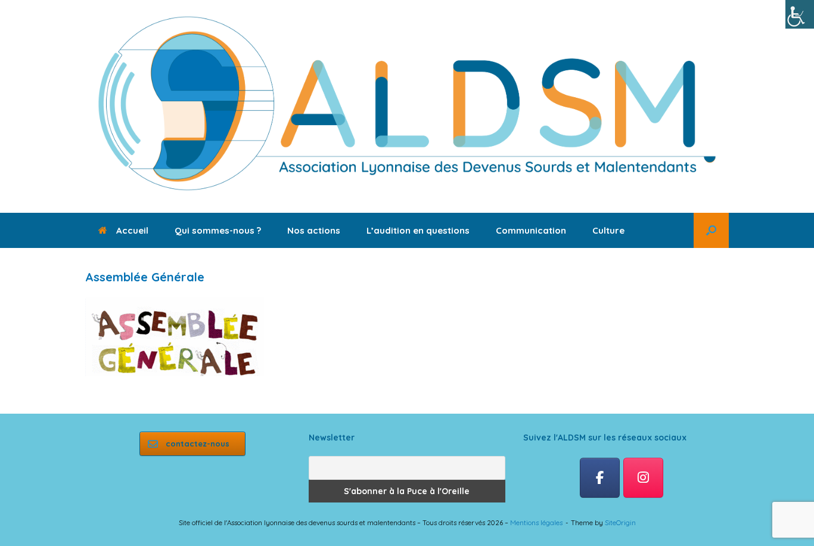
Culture (608, 230)
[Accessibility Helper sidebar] (799, 14)
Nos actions (313, 230)
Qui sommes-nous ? (218, 230)
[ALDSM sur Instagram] (643, 478)
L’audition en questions (418, 230)
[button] (711, 230)
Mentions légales (536, 522)
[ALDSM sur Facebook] (600, 478)
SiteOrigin (620, 522)
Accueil (132, 230)
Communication (531, 230)
